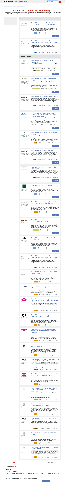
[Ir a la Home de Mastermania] (13, 463)
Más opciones (10, 481)
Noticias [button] (19, 1)
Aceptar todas (46, 481)
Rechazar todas (28, 481)
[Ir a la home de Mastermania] (9, 1)
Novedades (24, 1)
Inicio (16, 1)
